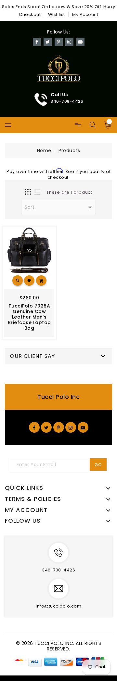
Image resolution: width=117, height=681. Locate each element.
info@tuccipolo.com (58, 606)
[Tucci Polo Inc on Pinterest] (58, 427)
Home (44, 150)
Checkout (30, 14)
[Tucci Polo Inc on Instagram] (71, 427)
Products (69, 150)
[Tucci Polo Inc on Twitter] (46, 427)
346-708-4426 (58, 570)
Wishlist (56, 14)
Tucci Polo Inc (58, 397)
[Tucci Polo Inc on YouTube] (83, 427)
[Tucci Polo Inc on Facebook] (34, 427)
